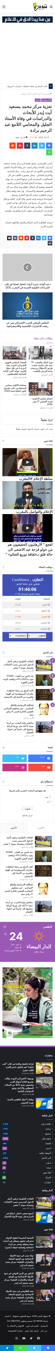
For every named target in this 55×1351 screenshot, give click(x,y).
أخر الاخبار (36, 94)
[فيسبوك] (49, 146)
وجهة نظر (46, 1138)
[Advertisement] (27, 54)
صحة (48, 1167)
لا (47, 802)
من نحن (43, 1330)
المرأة (48, 1177)
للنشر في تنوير (32, 1326)
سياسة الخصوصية (15, 1330)
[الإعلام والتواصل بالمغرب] (27, 495)
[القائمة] (3, 7)
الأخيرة (41, 827)
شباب (48, 1163)
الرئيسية (46, 94)
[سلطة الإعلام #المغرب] (27, 462)
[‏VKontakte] (15, 238)
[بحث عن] (51, 7)
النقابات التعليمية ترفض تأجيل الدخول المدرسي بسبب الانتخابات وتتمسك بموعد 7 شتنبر (18, 664)
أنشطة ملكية (45, 1153)
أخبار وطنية (25, 94)
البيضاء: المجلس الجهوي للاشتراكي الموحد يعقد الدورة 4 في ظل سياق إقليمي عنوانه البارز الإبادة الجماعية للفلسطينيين (14, 368)
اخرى (38, 100)
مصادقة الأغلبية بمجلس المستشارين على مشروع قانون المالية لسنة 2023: (15, 388)
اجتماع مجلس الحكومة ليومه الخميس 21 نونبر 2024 (42, 401)
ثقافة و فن (46, 1124)
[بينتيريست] (20, 146)
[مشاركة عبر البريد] (9, 238)
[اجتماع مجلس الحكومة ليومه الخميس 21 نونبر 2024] (41, 389)
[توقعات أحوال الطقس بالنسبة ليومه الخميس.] (44, 1103)
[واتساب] (49, 152)
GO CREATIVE (13, 1321)
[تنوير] (40, 6)
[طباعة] (50, 243)
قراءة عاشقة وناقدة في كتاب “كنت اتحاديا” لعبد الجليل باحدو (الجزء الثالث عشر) (18, 1067)
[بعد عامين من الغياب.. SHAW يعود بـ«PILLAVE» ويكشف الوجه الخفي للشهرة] (44, 680)
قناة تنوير (47, 1172)
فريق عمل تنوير (31, 1330)
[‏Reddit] (12, 146)
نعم (47, 797)
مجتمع (48, 1133)
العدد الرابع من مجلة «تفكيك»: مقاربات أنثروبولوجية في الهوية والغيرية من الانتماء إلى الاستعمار (18, 693)
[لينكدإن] (34, 146)
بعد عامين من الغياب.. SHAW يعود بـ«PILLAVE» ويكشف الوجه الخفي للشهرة (18, 679)
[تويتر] (42, 146)
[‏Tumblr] (27, 146)
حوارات (47, 1182)
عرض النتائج (27, 815)
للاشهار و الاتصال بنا (15, 1326)
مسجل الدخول (33, 429)
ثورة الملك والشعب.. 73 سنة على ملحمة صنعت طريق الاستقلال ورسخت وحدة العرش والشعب (41, 366)
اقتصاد (48, 1143)
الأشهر (14, 827)
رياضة (48, 1129)
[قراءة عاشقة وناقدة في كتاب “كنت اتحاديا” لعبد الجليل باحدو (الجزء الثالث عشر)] (44, 1068)
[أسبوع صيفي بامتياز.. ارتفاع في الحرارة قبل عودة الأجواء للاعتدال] (44, 1217)
